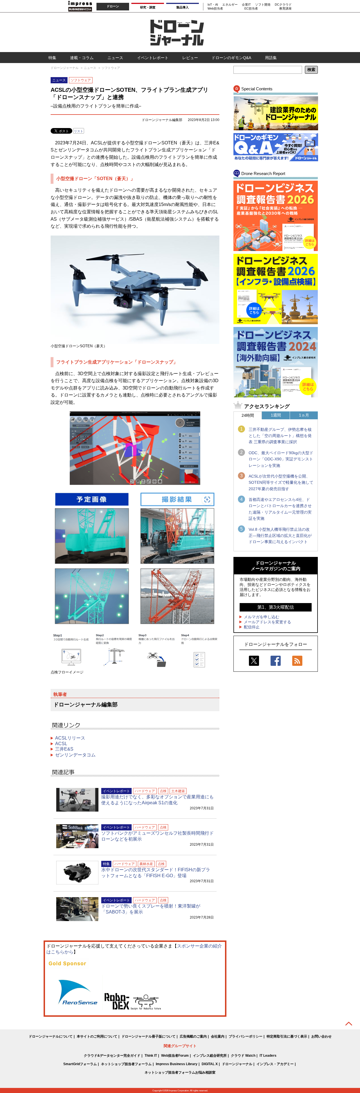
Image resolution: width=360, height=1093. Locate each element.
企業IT (246, 4)
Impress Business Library (176, 1064)
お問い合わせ (321, 1036)
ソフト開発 (263, 4)
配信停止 (252, 627)
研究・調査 (148, 7)
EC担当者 (251, 8)
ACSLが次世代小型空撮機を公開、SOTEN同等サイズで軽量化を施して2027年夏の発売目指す (281, 482)
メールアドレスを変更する (267, 622)
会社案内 (217, 1036)
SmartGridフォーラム (80, 1064)
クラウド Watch (243, 1056)
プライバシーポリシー (245, 1036)
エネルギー (230, 4)
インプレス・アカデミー (275, 1064)
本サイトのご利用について (97, 1036)
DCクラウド (283, 4)
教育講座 (285, 8)
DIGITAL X (210, 1064)
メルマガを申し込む (261, 617)
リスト (78, 131)
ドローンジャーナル (237, 1064)
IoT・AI (213, 4)
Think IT (151, 1056)
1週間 (276, 415)
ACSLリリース (70, 738)
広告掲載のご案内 (193, 1036)
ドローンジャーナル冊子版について (149, 1036)
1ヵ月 (304, 415)
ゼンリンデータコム (75, 754)
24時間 (248, 415)
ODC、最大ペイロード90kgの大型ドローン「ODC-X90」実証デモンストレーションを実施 (281, 459)
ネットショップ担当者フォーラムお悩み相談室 (180, 1072)
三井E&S (64, 749)
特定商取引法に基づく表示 (287, 1036)
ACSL (61, 743)
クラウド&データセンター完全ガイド (112, 1056)
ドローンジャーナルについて (51, 1036)
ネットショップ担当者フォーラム (126, 1064)
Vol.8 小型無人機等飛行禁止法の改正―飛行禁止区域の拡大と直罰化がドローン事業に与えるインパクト (280, 535)
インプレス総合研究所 (210, 1056)
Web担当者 (215, 8)
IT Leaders (268, 1056)
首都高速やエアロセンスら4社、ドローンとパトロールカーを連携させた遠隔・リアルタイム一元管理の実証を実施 (280, 509)
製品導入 (182, 7)
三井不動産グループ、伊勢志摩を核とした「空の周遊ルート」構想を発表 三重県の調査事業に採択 (280, 435)
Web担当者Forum (175, 1056)
